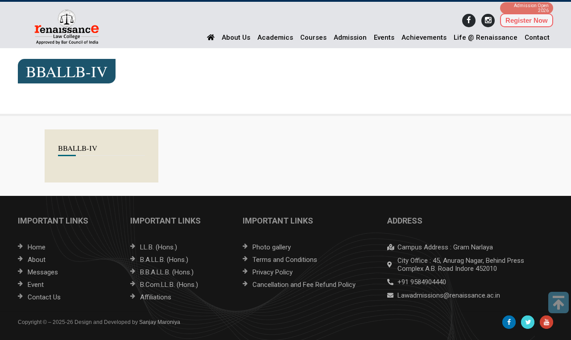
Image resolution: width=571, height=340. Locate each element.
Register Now (526, 20)
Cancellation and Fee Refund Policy (304, 285)
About (37, 260)
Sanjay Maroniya (159, 322)
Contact (537, 37)
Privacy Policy (272, 272)
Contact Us (44, 297)
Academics (275, 37)
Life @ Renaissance (485, 37)
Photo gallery (271, 247)
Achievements (424, 37)
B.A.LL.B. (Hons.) (164, 260)
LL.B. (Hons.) (158, 247)
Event (36, 285)
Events (384, 37)
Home (37, 247)
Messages (43, 272)
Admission (350, 37)
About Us (236, 37)
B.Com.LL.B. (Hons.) (169, 285)
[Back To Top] (558, 302)
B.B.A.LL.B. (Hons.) (167, 272)
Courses (313, 37)
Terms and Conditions (284, 260)
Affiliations (155, 297)
